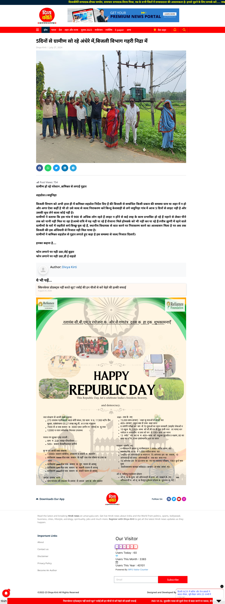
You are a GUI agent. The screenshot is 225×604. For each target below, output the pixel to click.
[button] (184, 29)
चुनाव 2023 (86, 30)
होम (45, 30)
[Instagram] (184, 499)
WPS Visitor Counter (138, 569)
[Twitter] (174, 499)
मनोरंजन (99, 30)
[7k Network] (123, 21)
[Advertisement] (20, 80)
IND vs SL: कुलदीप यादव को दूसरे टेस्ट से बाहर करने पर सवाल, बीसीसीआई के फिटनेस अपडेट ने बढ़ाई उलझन (164, 601)
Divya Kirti (69, 267)
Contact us (43, 549)
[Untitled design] (111, 484)
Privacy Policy (45, 563)
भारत (53, 30)
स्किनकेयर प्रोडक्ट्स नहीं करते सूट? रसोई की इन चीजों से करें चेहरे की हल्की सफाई (82, 287)
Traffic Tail (182, 592)
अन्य (129, 30)
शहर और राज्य (71, 30)
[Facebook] (169, 499)
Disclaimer (43, 556)
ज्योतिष (108, 30)
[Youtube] (179, 499)
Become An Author (47, 570)
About (41, 542)
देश (60, 30)
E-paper (119, 30)
